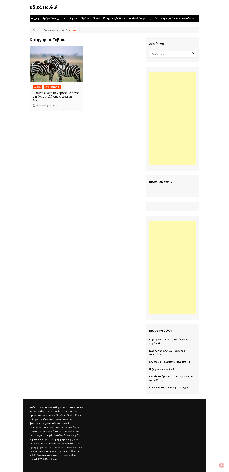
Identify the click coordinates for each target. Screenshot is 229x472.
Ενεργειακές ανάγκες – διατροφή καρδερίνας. (167, 352)
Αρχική (35, 18)
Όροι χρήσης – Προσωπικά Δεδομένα (175, 18)
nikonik (34, 459)
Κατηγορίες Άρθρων (114, 18)
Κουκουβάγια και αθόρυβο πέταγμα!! (169, 387)
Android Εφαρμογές (140, 18)
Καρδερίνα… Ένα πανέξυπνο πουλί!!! (169, 362)
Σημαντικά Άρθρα (79, 18)
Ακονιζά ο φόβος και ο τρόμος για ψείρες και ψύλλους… (171, 378)
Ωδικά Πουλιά (43, 7)
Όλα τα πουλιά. (52, 87)
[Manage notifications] (221, 465)
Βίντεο (96, 18)
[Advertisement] (172, 118)
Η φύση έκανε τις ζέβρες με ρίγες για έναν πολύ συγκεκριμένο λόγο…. (56, 96)
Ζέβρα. (37, 87)
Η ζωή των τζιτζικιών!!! (161, 369)
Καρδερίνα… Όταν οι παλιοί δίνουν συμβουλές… (168, 341)
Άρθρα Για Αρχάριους (54, 18)
